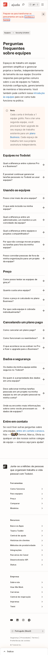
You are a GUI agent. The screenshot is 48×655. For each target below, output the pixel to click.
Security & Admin (22, 33)
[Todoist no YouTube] (11, 620)
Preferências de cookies (20, 641)
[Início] (5, 4)
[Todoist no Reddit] (29, 620)
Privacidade (25, 638)
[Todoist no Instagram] (23, 620)
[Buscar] (23, 4)
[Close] (43, 14)
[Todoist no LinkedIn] (17, 620)
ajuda (15, 5)
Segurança (14, 638)
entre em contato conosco (30, 431)
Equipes (7, 33)
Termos (35, 638)
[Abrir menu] (42, 4)
